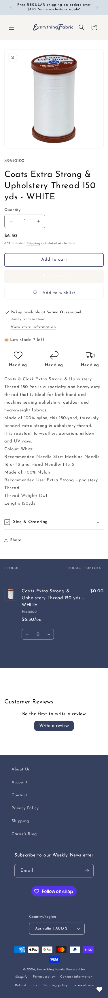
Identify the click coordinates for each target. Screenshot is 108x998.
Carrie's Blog (24, 834)
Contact (19, 795)
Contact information (76, 976)
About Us (21, 769)
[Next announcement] (97, 7)
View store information (33, 327)
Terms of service (85, 985)
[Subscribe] (87, 870)
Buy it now (54, 276)
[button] (11, 27)
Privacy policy (44, 976)
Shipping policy (55, 985)
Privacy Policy (25, 808)
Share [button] (15, 540)
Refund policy (26, 985)
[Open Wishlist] (99, 989)
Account (19, 782)
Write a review (54, 726)
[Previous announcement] (10, 7)
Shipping (33, 243)
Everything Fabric (51, 969)
